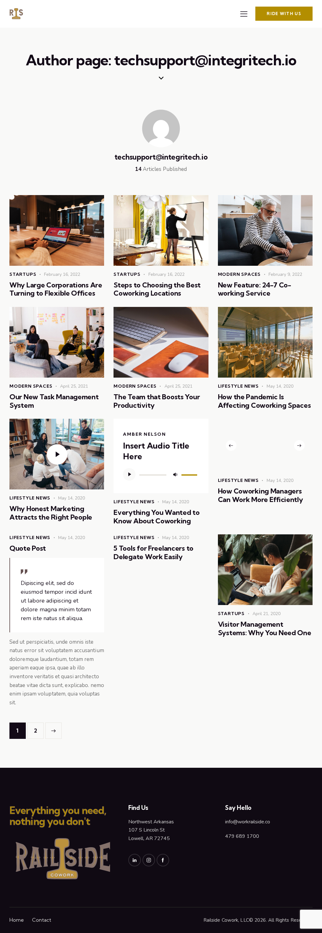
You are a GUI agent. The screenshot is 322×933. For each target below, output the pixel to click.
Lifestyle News (238, 386)
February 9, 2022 (285, 274)
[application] (161, 474)
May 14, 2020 (280, 386)
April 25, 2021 (74, 386)
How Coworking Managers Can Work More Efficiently (260, 495)
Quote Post (27, 548)
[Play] (129, 474)
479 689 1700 (242, 836)
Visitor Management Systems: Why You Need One (264, 628)
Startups (22, 274)
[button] (231, 445)
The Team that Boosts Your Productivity (157, 401)
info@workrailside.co (247, 821)
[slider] (190, 473)
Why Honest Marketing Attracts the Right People (50, 513)
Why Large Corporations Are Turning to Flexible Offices (55, 289)
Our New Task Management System (54, 401)
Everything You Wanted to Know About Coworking (156, 516)
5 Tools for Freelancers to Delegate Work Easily (153, 552)
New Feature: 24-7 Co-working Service (254, 289)
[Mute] (175, 474)
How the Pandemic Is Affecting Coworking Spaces (264, 401)
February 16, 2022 (62, 274)
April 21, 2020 (266, 614)
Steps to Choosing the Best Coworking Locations (157, 289)
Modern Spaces (239, 274)
